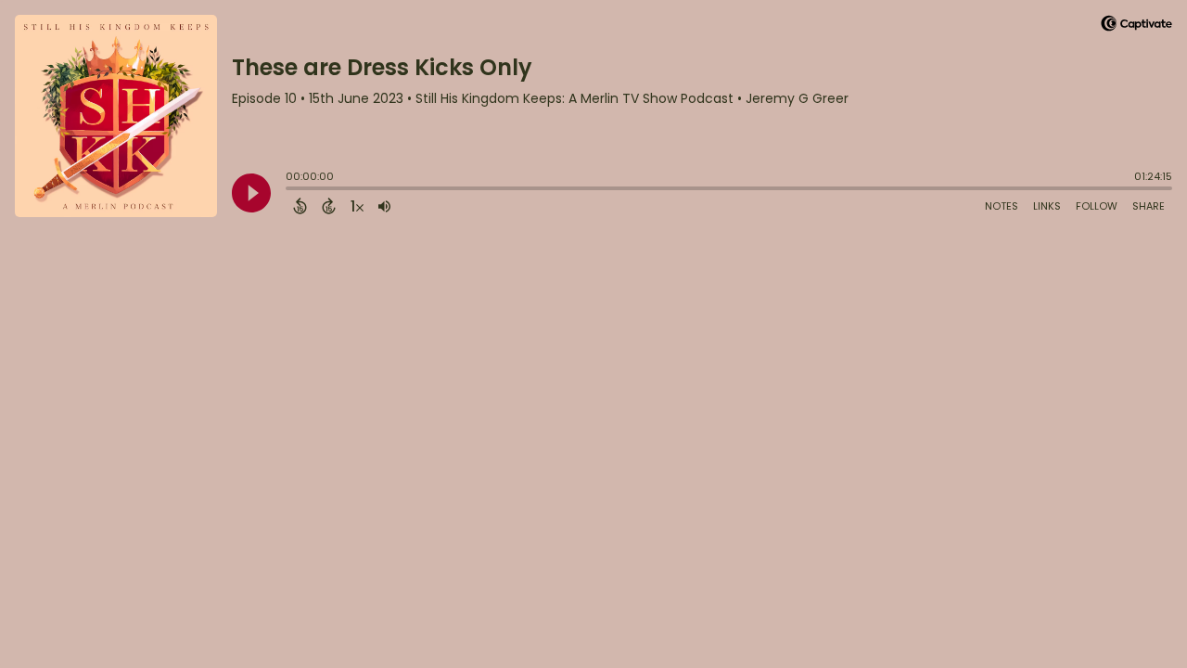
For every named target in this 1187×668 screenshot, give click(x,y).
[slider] (290, 190)
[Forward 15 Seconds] (328, 206)
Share (1148, 206)
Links (1047, 206)
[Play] (251, 192)
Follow (1096, 206)
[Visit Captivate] (1136, 26)
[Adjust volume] (384, 206)
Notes (1001, 206)
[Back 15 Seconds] (300, 206)
